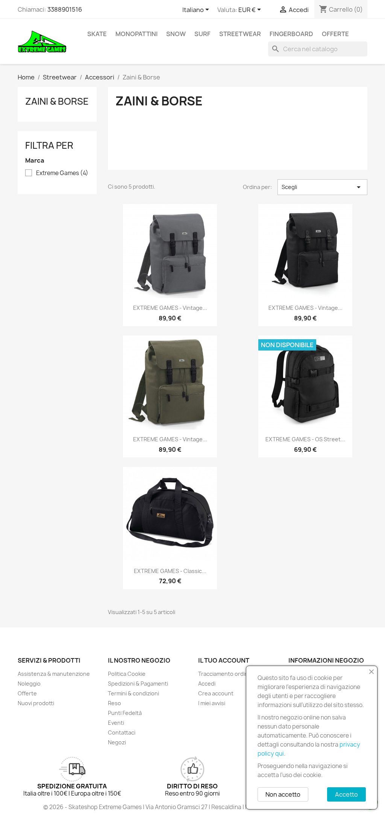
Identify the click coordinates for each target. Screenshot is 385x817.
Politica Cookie (127, 673)
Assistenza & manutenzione (54, 673)
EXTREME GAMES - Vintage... (170, 307)
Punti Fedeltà (125, 712)
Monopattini (136, 34)
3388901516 (64, 9)
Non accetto (282, 794)
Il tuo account (223, 660)
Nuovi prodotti (36, 703)
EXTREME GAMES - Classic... (170, 571)
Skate (97, 34)
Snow (176, 34)
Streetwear (240, 34)
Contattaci (121, 732)
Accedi (206, 683)
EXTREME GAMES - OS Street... (305, 439)
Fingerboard (291, 34)
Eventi (116, 722)
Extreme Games (62, 173)
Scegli (322, 187)
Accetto (346, 794)
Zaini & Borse (57, 101)
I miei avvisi (211, 703)
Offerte (335, 34)
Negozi (117, 742)
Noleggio (29, 683)
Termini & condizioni (133, 693)
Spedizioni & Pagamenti (138, 683)
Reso (114, 703)
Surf (202, 34)
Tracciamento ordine (225, 673)
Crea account (215, 693)
